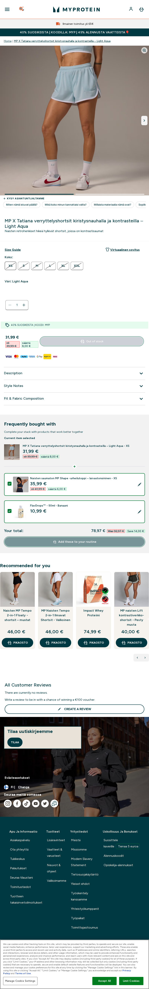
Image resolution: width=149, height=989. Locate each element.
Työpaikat (78, 918)
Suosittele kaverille (121, 843)
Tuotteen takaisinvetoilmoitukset (26, 899)
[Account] (131, 9)
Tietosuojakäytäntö (85, 874)
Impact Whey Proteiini (93, 613)
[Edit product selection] (139, 484)
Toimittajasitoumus (84, 927)
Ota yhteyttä (19, 849)
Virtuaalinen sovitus (125, 249)
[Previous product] (137, 658)
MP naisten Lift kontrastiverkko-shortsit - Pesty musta (131, 617)
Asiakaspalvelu (20, 840)
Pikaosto (20, 642)
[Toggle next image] (144, 120)
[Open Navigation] (7, 9)
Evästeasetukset (17, 777)
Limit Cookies (131, 980)
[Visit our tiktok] (26, 803)
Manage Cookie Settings (20, 980)
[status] (17, 305)
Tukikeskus (17, 858)
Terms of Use (23, 973)
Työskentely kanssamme (79, 896)
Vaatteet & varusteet (54, 852)
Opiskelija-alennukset (118, 865)
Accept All (104, 980)
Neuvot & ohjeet (54, 868)
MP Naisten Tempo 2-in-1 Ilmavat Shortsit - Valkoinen (55, 615)
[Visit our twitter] (45, 803)
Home (7, 41)
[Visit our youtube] (36, 803)
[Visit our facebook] (17, 803)
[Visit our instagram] (8, 803)
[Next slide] (148, 619)
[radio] (10, 266)
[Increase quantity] (24, 305)
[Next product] (145, 658)
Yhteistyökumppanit (85, 908)
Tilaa (15, 742)
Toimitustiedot (20, 887)
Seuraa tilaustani (21, 877)
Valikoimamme (56, 880)
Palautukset (18, 868)
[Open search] (22, 9)
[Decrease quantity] (10, 305)
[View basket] (141, 9)
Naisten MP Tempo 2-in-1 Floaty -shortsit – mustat (17, 615)
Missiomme (79, 849)
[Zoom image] (144, 50)
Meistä (76, 840)
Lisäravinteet (56, 840)
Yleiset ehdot (80, 883)
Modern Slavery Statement (81, 862)
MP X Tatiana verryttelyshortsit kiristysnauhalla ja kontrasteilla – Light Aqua (62, 41)
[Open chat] (54, 803)
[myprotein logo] (76, 9)
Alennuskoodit (114, 855)
